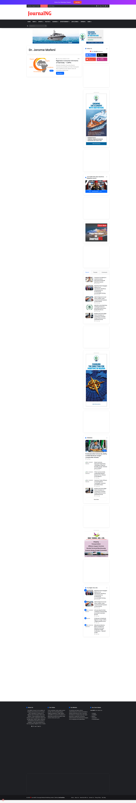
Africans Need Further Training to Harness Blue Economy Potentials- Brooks (100, 612)
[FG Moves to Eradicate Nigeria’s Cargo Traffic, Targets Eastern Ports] (89, 620)
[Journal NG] (40, 13)
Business (54, 21)
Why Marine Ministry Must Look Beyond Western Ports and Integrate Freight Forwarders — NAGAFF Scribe (100, 628)
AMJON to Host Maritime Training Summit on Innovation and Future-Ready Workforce (100, 307)
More (89, 21)
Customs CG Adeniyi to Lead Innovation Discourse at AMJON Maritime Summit (100, 280)
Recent (87, 272)
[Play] (87, 191)
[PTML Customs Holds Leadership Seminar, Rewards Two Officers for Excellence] (89, 474)
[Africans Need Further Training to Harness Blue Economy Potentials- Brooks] (89, 612)
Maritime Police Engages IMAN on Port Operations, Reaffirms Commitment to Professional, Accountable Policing (100, 289)
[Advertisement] (82, 12)
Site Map (104, 797)
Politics (47, 21)
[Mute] (103, 191)
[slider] (95, 191)
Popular (95, 272)
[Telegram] (39, 726)
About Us (77, 797)
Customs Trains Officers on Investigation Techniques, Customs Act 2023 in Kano (100, 482)
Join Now (77, 2)
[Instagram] (37, 726)
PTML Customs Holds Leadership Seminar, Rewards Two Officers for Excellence (100, 474)
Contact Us (91, 797)
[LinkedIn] (35, 726)
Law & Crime (74, 21)
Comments (104, 272)
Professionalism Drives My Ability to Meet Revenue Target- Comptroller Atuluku (96, 455)
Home (29, 21)
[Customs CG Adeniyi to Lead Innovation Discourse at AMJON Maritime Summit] (89, 279)
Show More (96, 499)
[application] (96, 186)
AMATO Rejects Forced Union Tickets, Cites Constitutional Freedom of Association (67, 6)
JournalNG (33, 797)
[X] (33, 726)
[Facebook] (32, 726)
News (34, 21)
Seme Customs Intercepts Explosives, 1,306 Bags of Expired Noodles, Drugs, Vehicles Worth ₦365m (100, 465)
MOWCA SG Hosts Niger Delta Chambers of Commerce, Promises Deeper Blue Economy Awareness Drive (100, 316)
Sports (40, 21)
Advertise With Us (84, 797)
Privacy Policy (98, 797)
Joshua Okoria (60, 58)
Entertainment (64, 21)
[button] (96, 186)
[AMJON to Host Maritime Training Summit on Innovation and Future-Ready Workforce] (89, 307)
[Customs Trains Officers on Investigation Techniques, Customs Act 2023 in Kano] (89, 482)
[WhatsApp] (40, 726)
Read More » (60, 73)
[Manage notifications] (3, 800)
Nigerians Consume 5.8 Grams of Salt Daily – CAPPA (67, 62)
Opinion (83, 21)
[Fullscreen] (105, 191)
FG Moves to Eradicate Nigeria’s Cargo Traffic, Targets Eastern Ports (100, 620)
